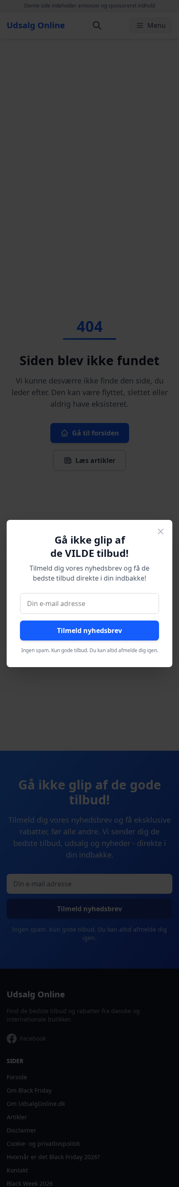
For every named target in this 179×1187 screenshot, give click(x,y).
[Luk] (161, 532)
